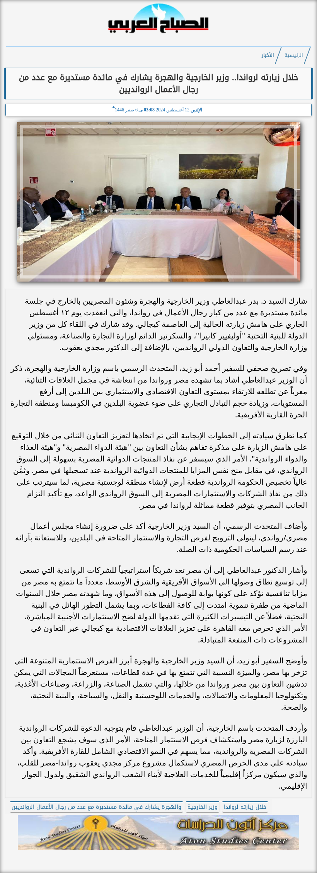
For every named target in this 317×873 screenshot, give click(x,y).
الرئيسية (294, 55)
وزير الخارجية (202, 807)
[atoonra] (158, 832)
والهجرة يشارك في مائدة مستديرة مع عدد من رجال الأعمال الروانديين (96, 807)
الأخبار (268, 55)
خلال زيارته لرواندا (245, 807)
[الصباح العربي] (158, 34)
